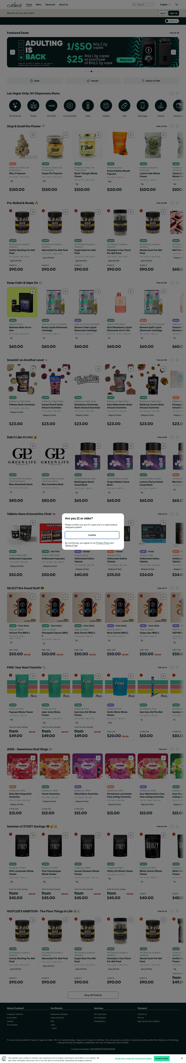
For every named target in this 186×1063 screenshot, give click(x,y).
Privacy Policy (103, 542)
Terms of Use (71, 545)
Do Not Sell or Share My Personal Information (133, 1058)
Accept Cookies (161, 1058)
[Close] (182, 1058)
